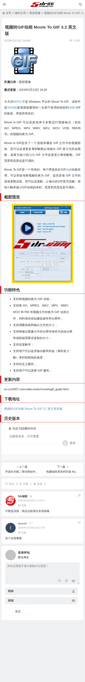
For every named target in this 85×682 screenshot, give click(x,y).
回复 (24, 505)
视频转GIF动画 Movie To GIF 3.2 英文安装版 (33, 408)
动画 (72, 107)
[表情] (66, 581)
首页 (8, 13)
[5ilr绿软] (42, 4)
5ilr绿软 (12, 107)
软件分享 (19, 101)
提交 (18, 611)
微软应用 (20, 13)
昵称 (11, 591)
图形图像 (35, 13)
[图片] (73, 581)
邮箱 (11, 600)
